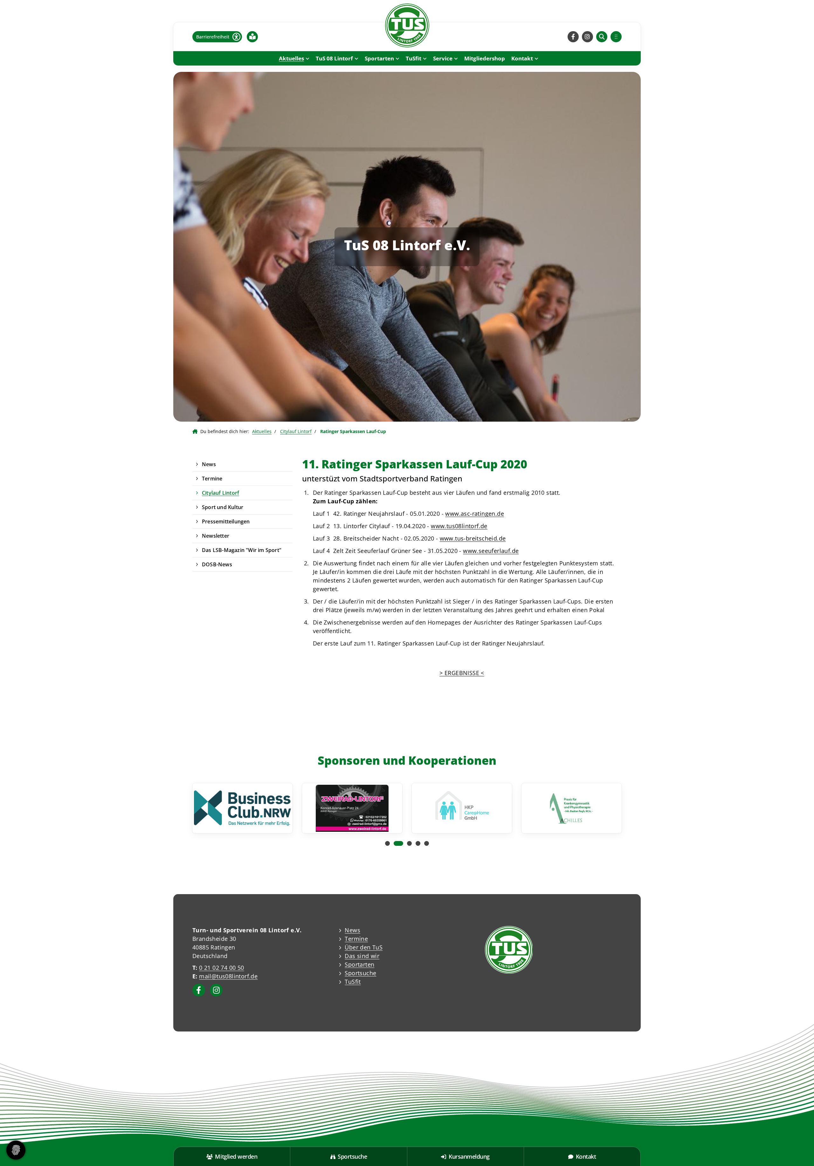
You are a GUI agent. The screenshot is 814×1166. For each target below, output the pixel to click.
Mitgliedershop (484, 58)
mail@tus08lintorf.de (228, 976)
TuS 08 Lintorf (334, 58)
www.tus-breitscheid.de (473, 538)
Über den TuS (364, 947)
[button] (387, 843)
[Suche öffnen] (601, 36)
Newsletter (215, 535)
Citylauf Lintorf (296, 431)
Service (442, 58)
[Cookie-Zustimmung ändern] (15, 1150)
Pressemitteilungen (226, 521)
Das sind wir (362, 956)
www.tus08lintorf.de (459, 526)
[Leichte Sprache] (252, 36)
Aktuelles (291, 58)
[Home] (407, 25)
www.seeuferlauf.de (491, 551)
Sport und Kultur (222, 507)
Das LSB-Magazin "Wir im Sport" (241, 550)
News (209, 464)
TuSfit (413, 58)
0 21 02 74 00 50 (221, 967)
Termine (212, 478)
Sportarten (379, 58)
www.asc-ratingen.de (474, 513)
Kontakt (522, 58)
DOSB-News (217, 564)
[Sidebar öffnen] (616, 36)
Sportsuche (360, 973)
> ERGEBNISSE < (461, 673)
